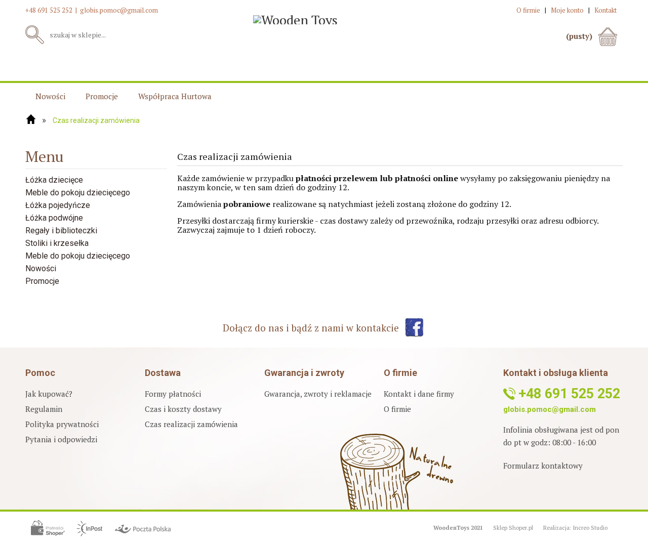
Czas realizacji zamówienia (191, 424)
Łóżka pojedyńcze (57, 205)
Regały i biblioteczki (61, 230)
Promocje (42, 281)
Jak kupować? (48, 394)
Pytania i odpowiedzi (61, 439)
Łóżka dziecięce (54, 180)
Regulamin (43, 409)
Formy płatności (173, 394)
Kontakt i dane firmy (419, 394)
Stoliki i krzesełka (57, 243)
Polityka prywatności (62, 424)
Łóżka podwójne (54, 218)
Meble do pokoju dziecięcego (77, 192)
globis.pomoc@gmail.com (119, 10)
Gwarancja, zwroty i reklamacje (318, 394)
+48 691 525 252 (48, 10)
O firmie (397, 409)
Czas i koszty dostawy (183, 409)
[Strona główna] (31, 119)
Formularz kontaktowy (543, 465)
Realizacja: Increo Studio (575, 527)
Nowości (40, 268)
